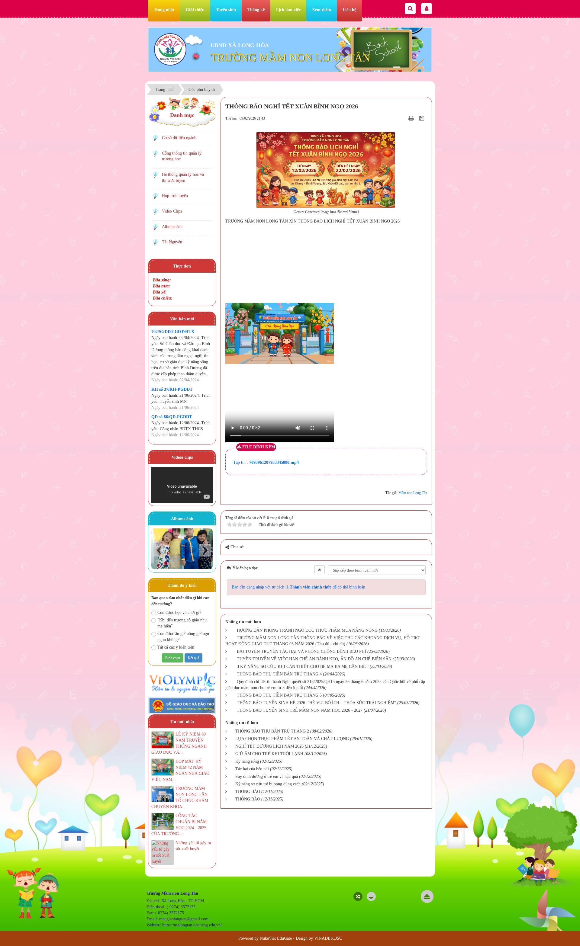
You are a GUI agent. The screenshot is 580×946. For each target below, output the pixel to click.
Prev (159, 550)
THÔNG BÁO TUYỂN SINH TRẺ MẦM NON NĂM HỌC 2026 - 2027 (299, 710)
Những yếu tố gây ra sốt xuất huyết (193, 846)
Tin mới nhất (182, 722)
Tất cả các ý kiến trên (175, 647)
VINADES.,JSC (328, 938)
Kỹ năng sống (247, 761)
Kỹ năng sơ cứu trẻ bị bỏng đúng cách (268, 784)
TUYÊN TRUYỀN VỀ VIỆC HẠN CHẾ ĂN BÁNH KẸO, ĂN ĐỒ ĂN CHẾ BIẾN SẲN (314, 659)
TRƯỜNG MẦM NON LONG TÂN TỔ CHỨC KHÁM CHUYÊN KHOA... (179, 797)
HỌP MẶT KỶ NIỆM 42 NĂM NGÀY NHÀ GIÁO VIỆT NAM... (180, 770)
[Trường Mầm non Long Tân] (170, 49)
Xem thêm (321, 10)
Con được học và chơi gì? (179, 612)
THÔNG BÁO (247, 791)
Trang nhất (164, 10)
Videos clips (182, 457)
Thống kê (256, 10)
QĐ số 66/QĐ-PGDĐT (171, 417)
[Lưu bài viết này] (422, 118)
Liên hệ (349, 10)
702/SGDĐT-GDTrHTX (172, 331)
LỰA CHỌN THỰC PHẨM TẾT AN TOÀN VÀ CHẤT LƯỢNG (292, 738)
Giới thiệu (195, 10)
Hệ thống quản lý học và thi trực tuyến (183, 177)
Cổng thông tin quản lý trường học (181, 156)
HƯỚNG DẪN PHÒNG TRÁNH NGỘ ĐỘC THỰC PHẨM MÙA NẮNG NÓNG (307, 630)
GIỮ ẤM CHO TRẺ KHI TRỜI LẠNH (269, 754)
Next (205, 550)
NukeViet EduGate (276, 938)
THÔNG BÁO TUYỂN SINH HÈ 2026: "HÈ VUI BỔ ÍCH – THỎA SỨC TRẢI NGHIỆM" (316, 703)
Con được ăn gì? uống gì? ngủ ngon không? (183, 636)
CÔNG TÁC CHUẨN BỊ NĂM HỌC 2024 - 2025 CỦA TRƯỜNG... (179, 824)
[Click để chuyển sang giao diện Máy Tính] (371, 896)
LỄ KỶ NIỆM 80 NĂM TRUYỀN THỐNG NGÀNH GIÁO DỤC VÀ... (179, 743)
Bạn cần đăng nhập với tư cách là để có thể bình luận (298, 587)
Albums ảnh (172, 226)
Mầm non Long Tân (412, 493)
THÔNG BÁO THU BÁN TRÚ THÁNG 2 (272, 731)
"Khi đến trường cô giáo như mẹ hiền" (182, 623)
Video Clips (172, 211)
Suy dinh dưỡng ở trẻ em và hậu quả (266, 776)
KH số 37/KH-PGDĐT (171, 389)
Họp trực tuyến (175, 196)
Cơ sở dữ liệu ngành (179, 138)
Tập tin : (266, 462)
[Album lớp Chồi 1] (182, 548)
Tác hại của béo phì (252, 769)
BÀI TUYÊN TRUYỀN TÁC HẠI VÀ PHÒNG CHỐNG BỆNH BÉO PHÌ (301, 651)
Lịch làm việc (288, 10)
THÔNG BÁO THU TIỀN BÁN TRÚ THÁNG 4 (279, 674)
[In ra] (411, 118)
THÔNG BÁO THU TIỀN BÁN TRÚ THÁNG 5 (279, 695)
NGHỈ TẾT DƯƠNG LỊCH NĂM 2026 (269, 746)
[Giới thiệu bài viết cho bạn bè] (403, 118)
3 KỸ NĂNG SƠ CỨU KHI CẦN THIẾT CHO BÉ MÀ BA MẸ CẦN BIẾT (303, 666)
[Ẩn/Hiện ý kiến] (319, 569)
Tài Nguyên (172, 242)
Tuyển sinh (226, 10)
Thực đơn (182, 266)
